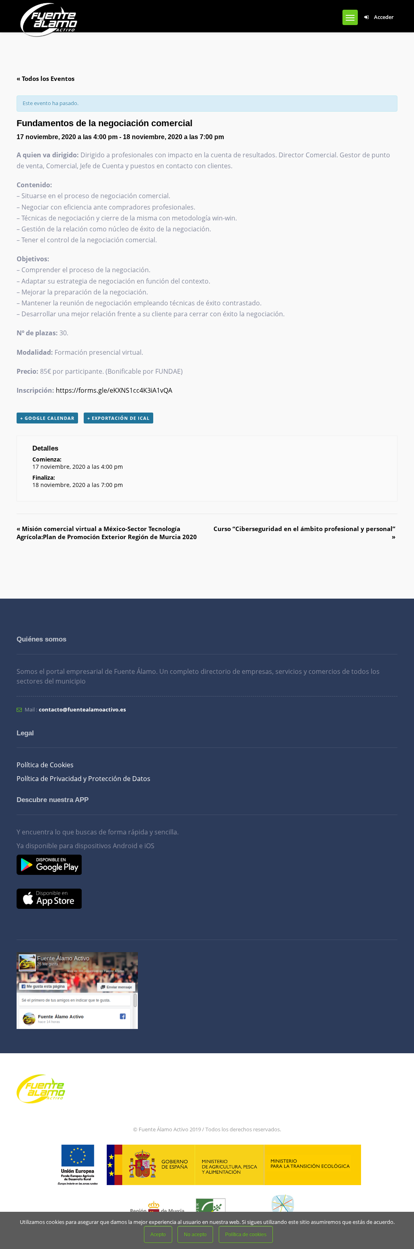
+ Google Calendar (47, 418)
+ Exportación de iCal (118, 418)
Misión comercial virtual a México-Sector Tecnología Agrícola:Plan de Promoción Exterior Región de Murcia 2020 (107, 533)
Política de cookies (245, 1234)
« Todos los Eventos (45, 78)
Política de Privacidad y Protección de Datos (83, 778)
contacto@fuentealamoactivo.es (82, 709)
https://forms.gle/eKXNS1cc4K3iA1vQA (114, 390)
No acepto (195, 1234)
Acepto (158, 1234)
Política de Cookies (45, 764)
